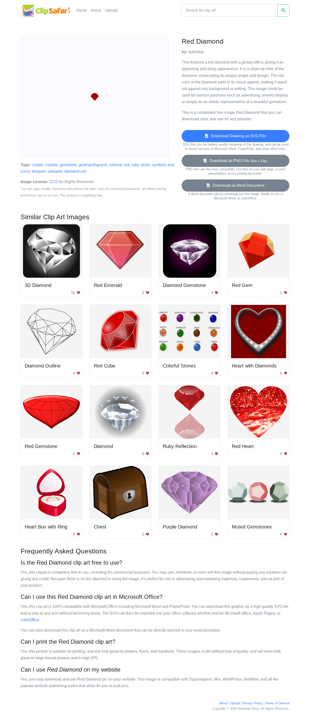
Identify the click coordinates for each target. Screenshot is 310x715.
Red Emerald (108, 285)
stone (145, 165)
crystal (37, 165)
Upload (111, 10)
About (96, 10)
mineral (115, 165)
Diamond (103, 446)
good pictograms (93, 165)
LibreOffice (30, 620)
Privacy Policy (252, 703)
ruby (135, 165)
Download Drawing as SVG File (237, 136)
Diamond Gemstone (184, 285)
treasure (39, 171)
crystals (51, 165)
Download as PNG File (237, 161)
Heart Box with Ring (46, 526)
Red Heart (243, 446)
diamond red (75, 171)
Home (82, 10)
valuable (55, 171)
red (127, 165)
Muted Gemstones (252, 526)
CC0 (53, 182)
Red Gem (242, 285)
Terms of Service (277, 703)
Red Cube (104, 365)
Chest (100, 526)
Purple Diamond (180, 526)
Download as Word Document (237, 185)
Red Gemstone (41, 446)
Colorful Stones (179, 365)
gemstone (68, 165)
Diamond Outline (43, 365)
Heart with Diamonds (254, 365)
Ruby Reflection (180, 446)
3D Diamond (38, 285)
